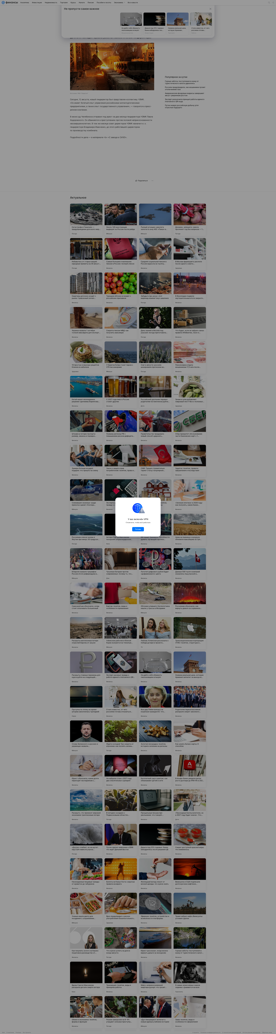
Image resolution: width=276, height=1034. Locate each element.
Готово (138, 529)
